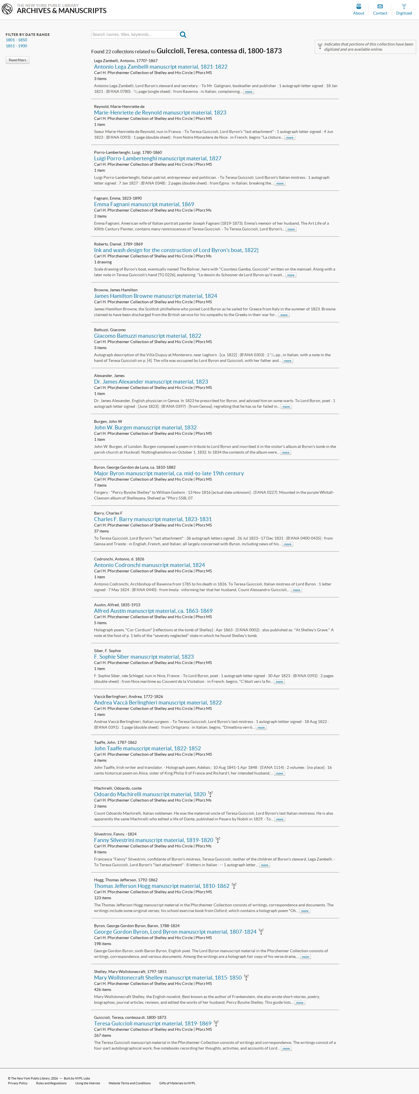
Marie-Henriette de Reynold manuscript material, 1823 (160, 112)
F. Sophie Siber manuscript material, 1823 (144, 656)
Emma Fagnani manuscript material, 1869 (144, 204)
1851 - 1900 (16, 46)
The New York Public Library (30, 1078)
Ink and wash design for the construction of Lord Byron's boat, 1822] (176, 250)
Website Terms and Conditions (130, 1083)
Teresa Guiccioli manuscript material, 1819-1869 (152, 1023)
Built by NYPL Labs (77, 1078)
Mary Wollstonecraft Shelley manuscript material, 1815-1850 (168, 977)
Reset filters (17, 60)
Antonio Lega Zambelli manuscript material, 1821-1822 (160, 66)
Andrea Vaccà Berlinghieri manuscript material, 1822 (158, 702)
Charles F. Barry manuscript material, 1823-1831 (153, 519)
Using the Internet (87, 1083)
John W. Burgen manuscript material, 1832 (145, 427)
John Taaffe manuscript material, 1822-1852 (147, 748)
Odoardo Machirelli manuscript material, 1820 (150, 794)
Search (183, 34)
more (248, 91)
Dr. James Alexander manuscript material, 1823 (151, 381)
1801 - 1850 (16, 40)
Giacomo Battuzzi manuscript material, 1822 (147, 336)
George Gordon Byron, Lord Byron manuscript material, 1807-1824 (175, 932)
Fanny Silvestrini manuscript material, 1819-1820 (153, 840)
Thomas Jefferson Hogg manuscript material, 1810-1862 (161, 886)
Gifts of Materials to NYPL (177, 1083)
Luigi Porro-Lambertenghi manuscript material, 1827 (157, 158)
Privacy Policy (18, 1083)
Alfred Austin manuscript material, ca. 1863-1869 (153, 611)
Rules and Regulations (51, 1083)
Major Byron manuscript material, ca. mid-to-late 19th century (169, 473)
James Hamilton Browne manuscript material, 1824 (155, 296)
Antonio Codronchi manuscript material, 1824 (149, 565)
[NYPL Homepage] (7, 9)
